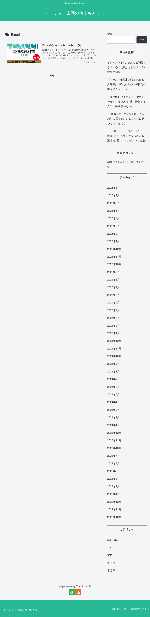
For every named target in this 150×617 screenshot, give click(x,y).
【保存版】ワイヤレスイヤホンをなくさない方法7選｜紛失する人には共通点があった (126, 101)
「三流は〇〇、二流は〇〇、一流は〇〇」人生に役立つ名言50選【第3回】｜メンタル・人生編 (126, 135)
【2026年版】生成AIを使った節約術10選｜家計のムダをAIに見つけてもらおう (126, 118)
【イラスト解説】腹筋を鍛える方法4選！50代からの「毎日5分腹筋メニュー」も (126, 84)
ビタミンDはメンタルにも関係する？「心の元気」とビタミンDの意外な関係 (126, 67)
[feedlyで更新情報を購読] (72, 592)
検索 (109, 34)
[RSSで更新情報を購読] (78, 592)
